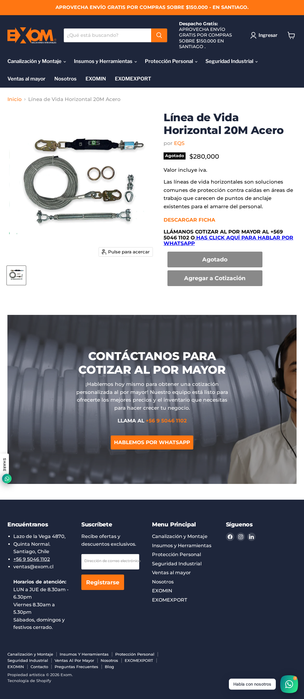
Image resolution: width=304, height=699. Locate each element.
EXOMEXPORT (133, 79)
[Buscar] (159, 35)
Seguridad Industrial (229, 61)
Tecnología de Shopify (29, 680)
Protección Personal (169, 61)
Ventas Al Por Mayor (74, 660)
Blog (109, 666)
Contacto (39, 666)
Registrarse (102, 582)
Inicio (14, 99)
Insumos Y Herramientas (84, 654)
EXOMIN (96, 79)
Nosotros (65, 79)
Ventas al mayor (26, 79)
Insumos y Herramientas (104, 61)
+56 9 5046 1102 (31, 559)
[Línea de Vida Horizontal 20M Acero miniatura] (16, 275)
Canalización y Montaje (35, 61)
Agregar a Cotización (215, 278)
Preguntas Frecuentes (76, 666)
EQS (179, 143)
